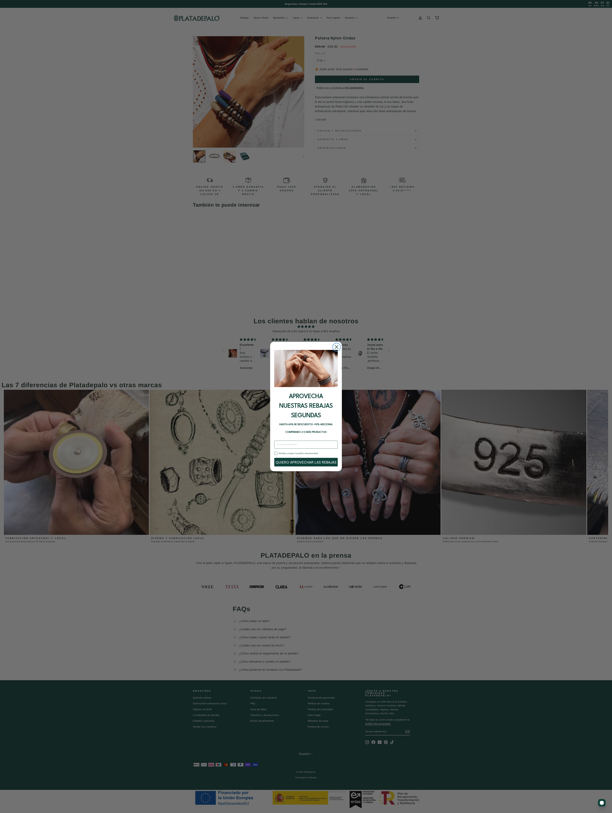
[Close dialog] (337, 347)
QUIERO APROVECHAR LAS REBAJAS (306, 462)
